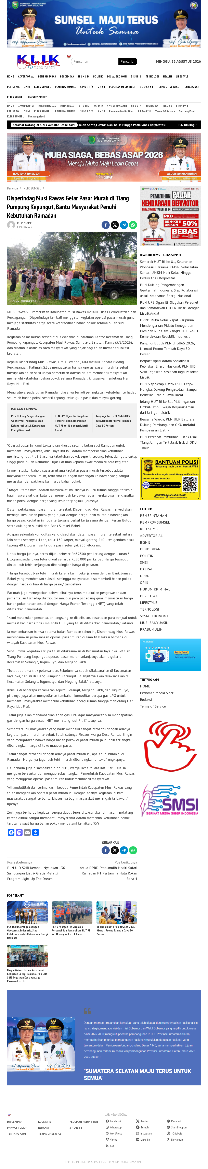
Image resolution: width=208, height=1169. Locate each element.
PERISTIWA (149, 596)
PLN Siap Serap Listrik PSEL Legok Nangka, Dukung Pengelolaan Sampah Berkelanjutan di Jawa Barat (169, 389)
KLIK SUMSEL (150, 529)
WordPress (116, 1133)
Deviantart (177, 1139)
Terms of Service (153, 706)
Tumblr (145, 1127)
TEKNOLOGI (149, 609)
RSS (112, 1145)
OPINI (144, 582)
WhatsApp (116, 1127)
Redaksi (146, 699)
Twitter (144, 1121)
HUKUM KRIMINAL (155, 589)
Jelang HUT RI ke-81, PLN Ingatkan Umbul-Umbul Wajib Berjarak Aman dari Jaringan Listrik (167, 407)
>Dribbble (176, 1133)
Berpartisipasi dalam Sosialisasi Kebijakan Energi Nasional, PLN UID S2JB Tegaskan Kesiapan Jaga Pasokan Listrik (27, 975)
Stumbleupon (179, 1127)
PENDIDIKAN (150, 549)
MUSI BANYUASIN (154, 622)
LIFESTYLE (148, 602)
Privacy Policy (17, 1127)
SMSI (144, 562)
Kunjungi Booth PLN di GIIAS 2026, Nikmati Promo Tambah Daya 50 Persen (113, 420)
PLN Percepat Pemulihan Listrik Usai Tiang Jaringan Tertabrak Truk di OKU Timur (168, 442)
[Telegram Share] (124, 225)
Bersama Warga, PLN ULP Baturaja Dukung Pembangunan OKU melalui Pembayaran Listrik (167, 424)
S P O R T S (75, 1127)
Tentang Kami (16, 1134)
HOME (145, 686)
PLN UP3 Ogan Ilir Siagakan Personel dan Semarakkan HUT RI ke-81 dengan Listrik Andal (71, 930)
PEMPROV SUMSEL (155, 522)
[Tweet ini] (115, 225)
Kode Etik (44, 1122)
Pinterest (176, 1121)
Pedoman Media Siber (156, 692)
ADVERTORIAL (151, 535)
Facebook (115, 1121)
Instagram (146, 1133)
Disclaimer (14, 1122)
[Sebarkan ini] (106, 225)
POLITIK (146, 555)
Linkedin (145, 1139)
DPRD (144, 575)
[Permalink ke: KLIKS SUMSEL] (11, 224)
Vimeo (113, 1139)
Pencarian (127, 61)
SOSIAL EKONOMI (154, 616)
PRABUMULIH (151, 629)
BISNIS (145, 542)
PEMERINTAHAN (153, 515)
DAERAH (147, 569)
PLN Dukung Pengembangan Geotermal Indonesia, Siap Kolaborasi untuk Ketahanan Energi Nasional (27, 932)
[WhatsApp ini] (133, 225)
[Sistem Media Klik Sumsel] (39, 61)
